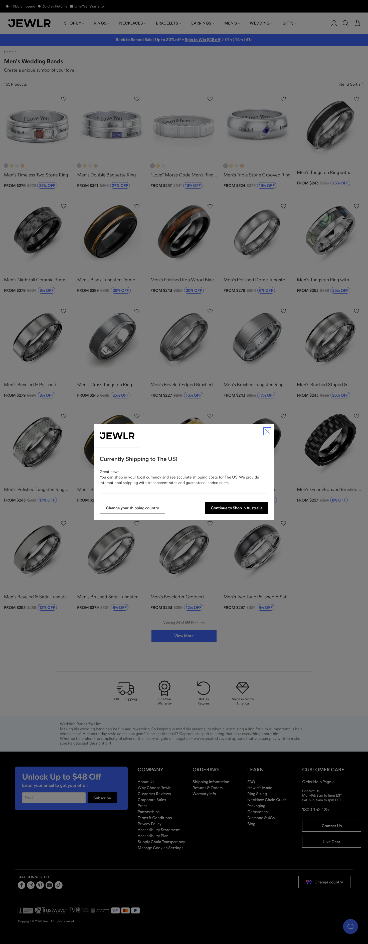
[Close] (267, 431)
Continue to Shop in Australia (236, 508)
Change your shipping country (132, 508)
